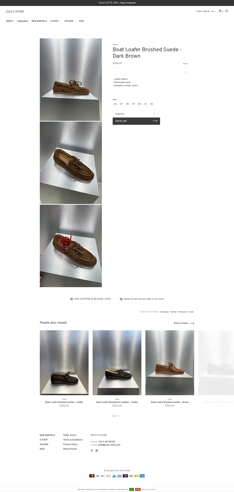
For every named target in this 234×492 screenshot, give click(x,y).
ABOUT (10, 21)
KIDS (81, 21)
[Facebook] (92, 451)
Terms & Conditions (73, 440)
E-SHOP (54, 21)
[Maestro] (125, 477)
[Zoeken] (227, 11)
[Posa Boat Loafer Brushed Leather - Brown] (169, 362)
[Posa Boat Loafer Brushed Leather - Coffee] (64, 362)
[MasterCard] (91, 477)
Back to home (181, 323)
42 (151, 104)
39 (133, 104)
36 (115, 104)
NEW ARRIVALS (39, 21)
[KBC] (114, 477)
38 (127, 104)
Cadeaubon (22, 21)
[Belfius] (108, 477)
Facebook (164, 312)
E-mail (191, 312)
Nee (137, 489)
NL (213, 11)
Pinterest (182, 312)
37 (121, 104)
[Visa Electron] (119, 477)
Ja (131, 489)
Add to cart (121, 121)
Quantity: (120, 114)
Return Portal (70, 449)
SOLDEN (69, 21)
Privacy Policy (70, 444)
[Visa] (97, 477)
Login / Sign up (202, 11)
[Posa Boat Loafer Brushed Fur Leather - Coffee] (117, 362)
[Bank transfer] (131, 477)
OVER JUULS (69, 435)
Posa (185, 64)
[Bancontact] (103, 477)
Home (115, 44)
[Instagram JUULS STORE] (97, 451)
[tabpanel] (64, 372)
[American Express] (142, 477)
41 (145, 104)
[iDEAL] (136, 477)
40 (139, 104)
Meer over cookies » (149, 489)
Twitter (173, 312)
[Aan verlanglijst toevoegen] (186, 73)
